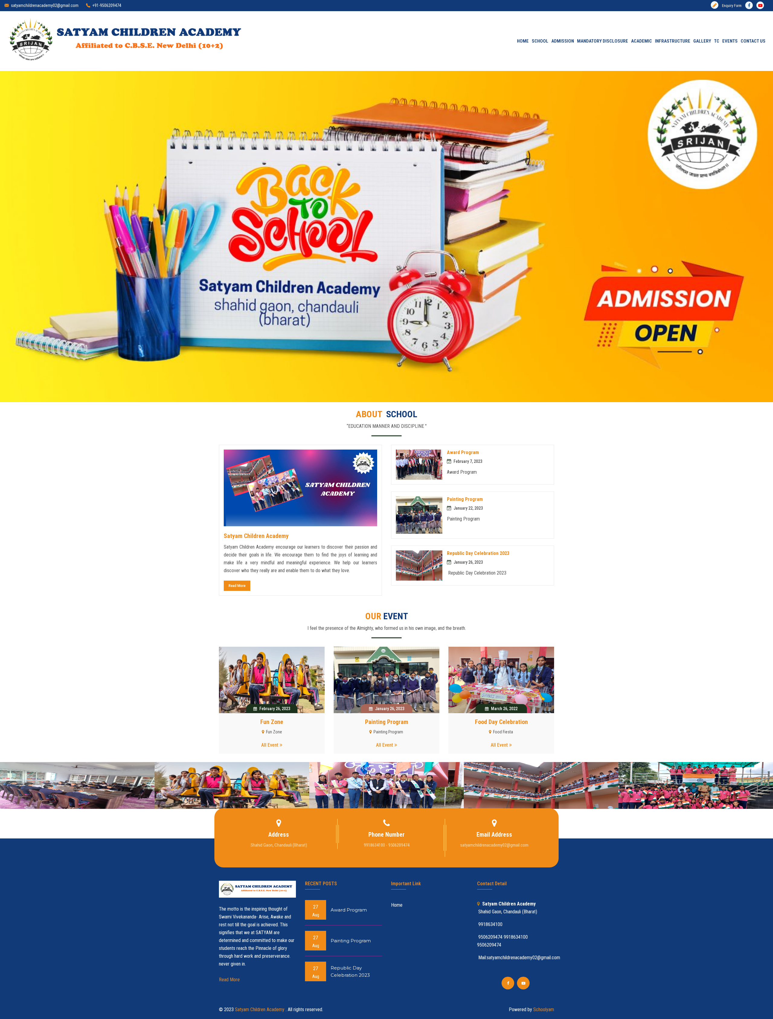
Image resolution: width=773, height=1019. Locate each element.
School (540, 41)
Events (730, 41)
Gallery (702, 41)
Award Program (463, 452)
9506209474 (489, 945)
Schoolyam (543, 1009)
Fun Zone (271, 722)
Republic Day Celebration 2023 (478, 553)
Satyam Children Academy (256, 536)
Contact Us (753, 41)
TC (716, 41)
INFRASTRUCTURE (672, 41)
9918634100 (516, 937)
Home (522, 41)
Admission (562, 41)
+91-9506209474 (106, 5)
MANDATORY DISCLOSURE (602, 41)
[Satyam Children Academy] (272, 680)
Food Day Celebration (501, 722)
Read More (237, 585)
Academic (641, 41)
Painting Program (465, 499)
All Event (270, 745)
